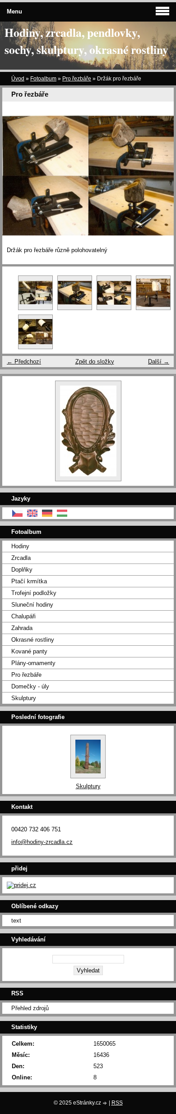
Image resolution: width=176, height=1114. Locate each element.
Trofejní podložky (33, 593)
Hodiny (20, 546)
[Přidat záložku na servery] (21, 885)
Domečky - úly (30, 686)
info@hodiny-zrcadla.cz (42, 842)
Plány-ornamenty (33, 663)
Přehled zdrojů (30, 1008)
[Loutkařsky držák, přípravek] (153, 293)
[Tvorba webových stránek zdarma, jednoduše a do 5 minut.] (105, 1103)
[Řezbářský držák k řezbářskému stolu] (75, 293)
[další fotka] (159, 175)
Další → (158, 361)
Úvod (17, 78)
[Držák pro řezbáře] (114, 293)
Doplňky (21, 569)
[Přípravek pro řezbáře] (35, 332)
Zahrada (21, 628)
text (16, 920)
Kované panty (29, 651)
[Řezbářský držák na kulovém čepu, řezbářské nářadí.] (35, 293)
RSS (117, 1102)
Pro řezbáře (76, 78)
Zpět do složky (94, 361)
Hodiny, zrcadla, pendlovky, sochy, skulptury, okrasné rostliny (86, 41)
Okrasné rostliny (32, 639)
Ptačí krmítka (29, 581)
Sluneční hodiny (32, 604)
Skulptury (23, 698)
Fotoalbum (43, 78)
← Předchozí (24, 361)
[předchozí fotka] (17, 175)
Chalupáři (23, 616)
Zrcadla (21, 558)
